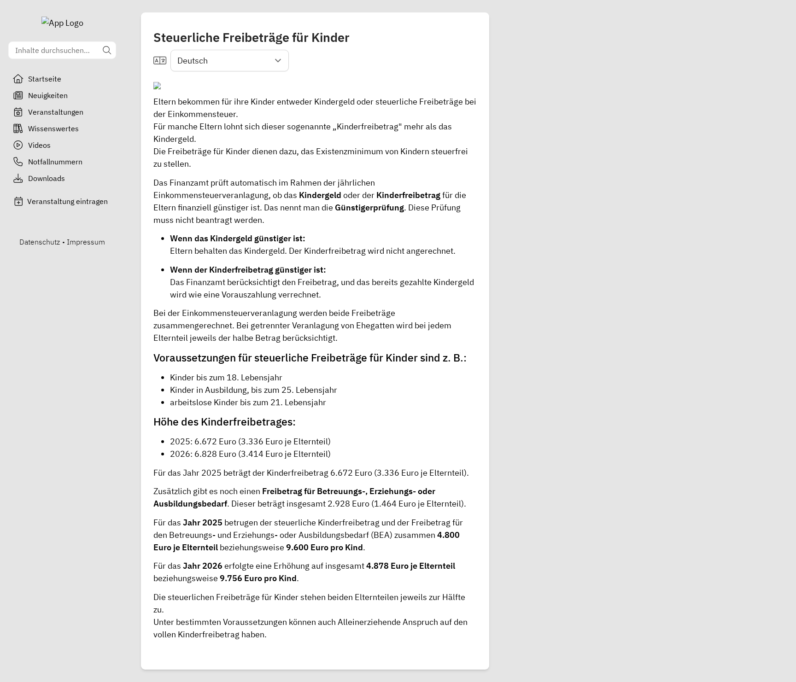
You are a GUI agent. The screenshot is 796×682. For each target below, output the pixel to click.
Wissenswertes (53, 128)
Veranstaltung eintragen (67, 201)
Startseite (44, 78)
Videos (39, 145)
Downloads (46, 178)
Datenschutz (39, 241)
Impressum (86, 241)
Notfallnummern (55, 161)
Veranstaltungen (55, 112)
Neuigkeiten (48, 95)
